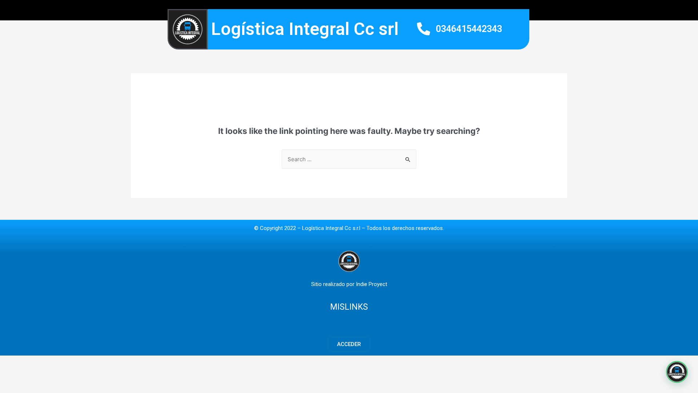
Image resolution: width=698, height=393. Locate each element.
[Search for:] (349, 159)
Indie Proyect (371, 284)
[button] (349, 344)
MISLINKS (349, 307)
